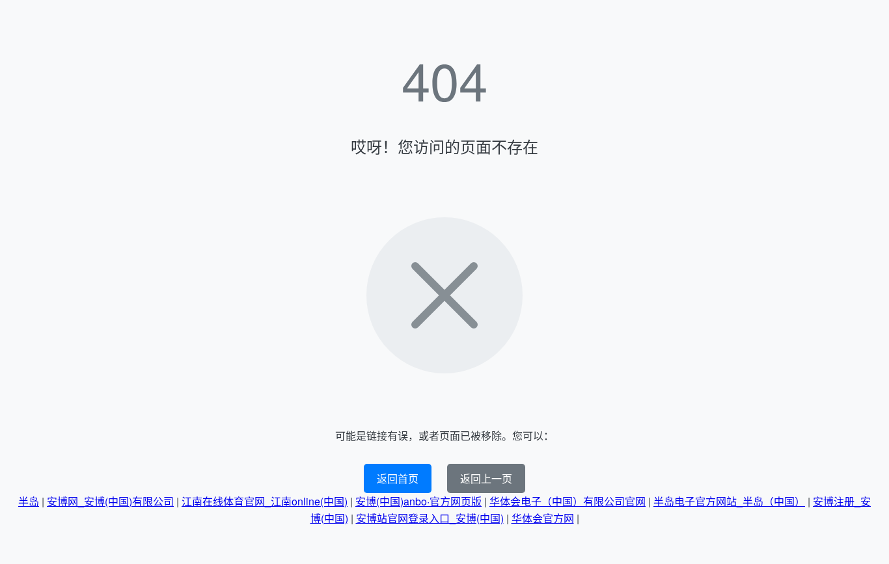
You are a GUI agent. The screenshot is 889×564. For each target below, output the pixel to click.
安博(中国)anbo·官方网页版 (418, 501)
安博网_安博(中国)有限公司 (110, 501)
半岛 (28, 501)
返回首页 (397, 478)
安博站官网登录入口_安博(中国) (430, 518)
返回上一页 (486, 478)
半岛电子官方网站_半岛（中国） (729, 501)
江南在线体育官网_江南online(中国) (265, 501)
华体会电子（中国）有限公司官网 (567, 501)
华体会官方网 (543, 518)
